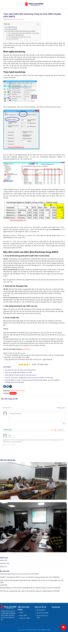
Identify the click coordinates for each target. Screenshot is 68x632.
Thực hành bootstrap (11, 29)
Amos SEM (23, 615)
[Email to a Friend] (10, 386)
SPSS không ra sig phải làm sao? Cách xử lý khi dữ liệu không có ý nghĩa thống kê (26, 591)
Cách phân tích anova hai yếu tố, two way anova (20, 375)
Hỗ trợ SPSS (41, 610)
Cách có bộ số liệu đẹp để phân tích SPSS (18, 372)
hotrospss (20, 19)
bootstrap (13, 393)
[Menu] (2, 4)
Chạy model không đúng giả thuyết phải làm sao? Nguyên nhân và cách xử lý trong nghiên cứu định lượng (32, 581)
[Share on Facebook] (4, 386)
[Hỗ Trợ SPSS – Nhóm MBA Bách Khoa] (34, 4)
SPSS (2, 567)
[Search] (66, 4)
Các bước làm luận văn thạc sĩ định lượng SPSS (20, 370)
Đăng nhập (62, 407)
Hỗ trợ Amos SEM (42, 613)
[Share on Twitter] (7, 386)
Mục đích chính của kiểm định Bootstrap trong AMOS (20, 31)
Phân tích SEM (20, 391)
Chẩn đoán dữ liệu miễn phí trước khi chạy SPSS (15, 574)
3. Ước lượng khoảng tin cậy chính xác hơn (19, 37)
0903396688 (26, 349)
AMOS (13, 391)
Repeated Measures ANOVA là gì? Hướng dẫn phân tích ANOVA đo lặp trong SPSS (26, 588)
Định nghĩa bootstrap (11, 27)
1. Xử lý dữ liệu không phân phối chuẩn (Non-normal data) (23, 33)
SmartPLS (3, 563)
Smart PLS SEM (25, 618)
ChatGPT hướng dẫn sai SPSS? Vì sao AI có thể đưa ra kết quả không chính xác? (26, 577)
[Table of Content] (37, 24)
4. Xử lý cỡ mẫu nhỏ (12, 39)
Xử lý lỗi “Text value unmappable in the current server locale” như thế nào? (29, 377)
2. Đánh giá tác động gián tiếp (15, 35)
